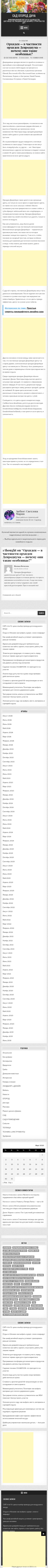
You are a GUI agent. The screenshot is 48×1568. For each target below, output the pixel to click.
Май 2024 (6, 828)
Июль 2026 (7, 720)
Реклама (6, 1107)
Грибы (5, 1069)
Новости (6, 1094)
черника (6, 1311)
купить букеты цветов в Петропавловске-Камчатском (22, 1287)
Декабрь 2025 (8, 749)
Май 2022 (6, 920)
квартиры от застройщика (13, 1281)
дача (31, 1269)
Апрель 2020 (8, 1015)
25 (18, 1174)
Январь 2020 (8, 1028)
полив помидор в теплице (29, 1299)
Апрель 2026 (8, 732)
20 (30, 1169)
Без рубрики (7, 1057)
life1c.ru (33, 1567)
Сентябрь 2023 (9, 861)
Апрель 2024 (8, 832)
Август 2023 (8, 866)
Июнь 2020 (7, 1007)
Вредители (7, 1065)
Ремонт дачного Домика (12, 1111)
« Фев (5, 1183)
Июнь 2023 (7, 874)
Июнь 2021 (7, 961)
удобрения (22, 1308)
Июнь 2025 (7, 774)
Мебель (6, 1090)
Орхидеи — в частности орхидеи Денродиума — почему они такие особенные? (24, 49)
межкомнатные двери (11, 1290)
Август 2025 (8, 766)
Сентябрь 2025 (9, 762)
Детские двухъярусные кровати (15, 1250)
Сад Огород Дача (24, 15)
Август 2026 (8, 716)
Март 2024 (7, 836)
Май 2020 (7, 1011)
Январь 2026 (8, 745)
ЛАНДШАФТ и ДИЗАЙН (12, 1086)
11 (18, 1164)
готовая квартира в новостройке (15, 1269)
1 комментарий (38, 58)
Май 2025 (6, 778)
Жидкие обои (33, 1250)
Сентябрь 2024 (8, 811)
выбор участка (18, 1266)
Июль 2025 (7, 770)
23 (6, 1174)
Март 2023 (7, 886)
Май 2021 (6, 966)
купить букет (26, 1284)
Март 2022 (7, 924)
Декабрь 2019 (8, 1032)
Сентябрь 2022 (9, 907)
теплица (13, 1308)
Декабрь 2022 (8, 899)
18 (18, 1169)
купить (16, 1284)
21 (36, 1169)
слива (5, 1308)
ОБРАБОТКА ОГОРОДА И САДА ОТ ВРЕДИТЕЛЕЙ (18, 1257)
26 (24, 1174)
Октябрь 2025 (8, 757)
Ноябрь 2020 (8, 991)
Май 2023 (6, 878)
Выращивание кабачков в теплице (25, 1247)
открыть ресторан (25, 1293)
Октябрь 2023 (8, 857)
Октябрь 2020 (8, 995)
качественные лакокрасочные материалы (18, 1278)
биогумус (36, 1263)
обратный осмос (27, 1290)
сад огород (7, 1305)
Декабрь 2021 (8, 936)
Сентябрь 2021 (8, 949)
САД (4, 1115)
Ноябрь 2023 (8, 853)
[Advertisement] (24, 1549)
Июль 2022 (7, 916)
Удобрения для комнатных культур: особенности (21, 1260)
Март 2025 (7, 786)
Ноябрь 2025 (8, 753)
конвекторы (7, 1284)
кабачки (40, 1275)
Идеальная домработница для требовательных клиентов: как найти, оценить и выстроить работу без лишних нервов (23, 646)
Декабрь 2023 (8, 849)
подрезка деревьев (10, 1299)
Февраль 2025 (8, 791)
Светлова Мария (11, 58)
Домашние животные (11, 1074)
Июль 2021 (7, 957)
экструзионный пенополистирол (15, 1314)
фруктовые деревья (36, 1308)
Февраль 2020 (8, 1024)
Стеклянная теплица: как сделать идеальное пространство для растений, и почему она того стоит (23, 1222)
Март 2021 (7, 974)
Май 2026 (6, 728)
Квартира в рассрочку (11, 1253)
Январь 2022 (8, 932)
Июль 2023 (7, 870)
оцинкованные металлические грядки (17, 1296)
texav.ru (26, 1567)
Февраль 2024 (8, 841)
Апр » (10, 1183)
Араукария (7, 1247)
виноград (6, 1266)
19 (24, 1169)
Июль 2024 (7, 820)
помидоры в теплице (22, 1302)
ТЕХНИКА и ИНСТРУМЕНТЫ (14, 1132)
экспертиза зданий (18, 1311)
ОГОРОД (6, 1099)
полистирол (7, 1302)
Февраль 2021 (8, 978)
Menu (26, 27)
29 (42, 1174)
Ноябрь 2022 (8, 903)
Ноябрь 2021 (8, 941)
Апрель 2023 (8, 882)
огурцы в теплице (10, 1293)
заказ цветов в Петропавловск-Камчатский (19, 1275)
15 (42, 1164)
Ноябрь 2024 (8, 803)
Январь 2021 (8, 982)
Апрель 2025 (8, 782)
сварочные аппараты (21, 1305)
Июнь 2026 (7, 724)
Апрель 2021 (8, 970)
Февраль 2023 (8, 891)
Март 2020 (7, 1020)
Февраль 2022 (8, 928)
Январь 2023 (8, 895)
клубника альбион (32, 1281)
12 (24, 1164)
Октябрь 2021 (8, 945)
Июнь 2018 (7, 1040)
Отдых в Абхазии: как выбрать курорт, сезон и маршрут (24, 633)
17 (12, 1169)
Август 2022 (8, 911)
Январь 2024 (8, 845)
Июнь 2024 (7, 824)
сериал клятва (37, 1305)
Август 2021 (7, 953)
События (24, 41)
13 (30, 1164)
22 (42, 1169)
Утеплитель (7, 1263)
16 (6, 1169)
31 (12, 1179)
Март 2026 (7, 737)
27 (30, 1174)
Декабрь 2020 (8, 986)
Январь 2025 (8, 795)
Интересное (7, 1078)
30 (6, 1179)
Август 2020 (8, 1003)
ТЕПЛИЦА (7, 1128)
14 (36, 1164)
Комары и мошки (9, 1082)
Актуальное (7, 1053)
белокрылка (7, 1061)
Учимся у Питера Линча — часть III (29, 1202)
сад (34, 1302)
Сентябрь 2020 (9, 999)
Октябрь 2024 (8, 807)
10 (12, 1164)
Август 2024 (7, 816)
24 (12, 1174)
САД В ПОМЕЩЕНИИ (11, 1119)
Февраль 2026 (8, 741)
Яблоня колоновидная (22, 1263)
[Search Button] (24, 33)
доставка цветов (9, 1272)
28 (36, 1174)
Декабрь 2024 (8, 799)
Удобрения (7, 1136)
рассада (6, 1103)
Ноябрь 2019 (8, 1036)
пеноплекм (37, 1296)
